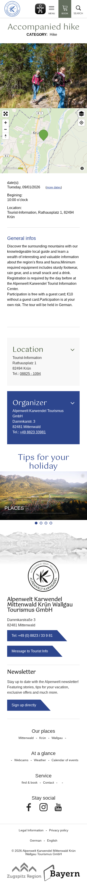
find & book (29, 782)
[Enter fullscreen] (5, 113)
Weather (40, 760)
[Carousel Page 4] (51, 523)
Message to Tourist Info (30, 651)
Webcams (21, 760)
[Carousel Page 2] (41, 523)
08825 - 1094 (30, 374)
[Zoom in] (5, 122)
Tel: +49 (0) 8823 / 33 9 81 (32, 635)
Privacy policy (58, 830)
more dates (53, 187)
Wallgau (57, 738)
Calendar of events (65, 760)
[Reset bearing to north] (5, 136)
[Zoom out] (5, 129)
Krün (42, 738)
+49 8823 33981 (33, 432)
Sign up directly (24, 705)
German (35, 840)
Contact (48, 782)
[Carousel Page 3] (46, 523)
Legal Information (31, 830)
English (52, 840)
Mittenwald (26, 738)
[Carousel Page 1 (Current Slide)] (36, 523)
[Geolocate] (81, 122)
